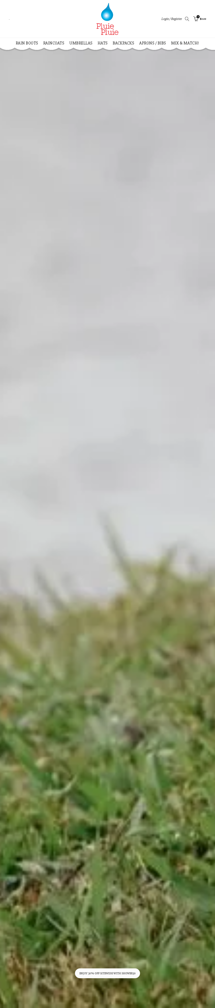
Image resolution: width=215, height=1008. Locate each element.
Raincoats (53, 43)
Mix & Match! (185, 43)
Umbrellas (81, 43)
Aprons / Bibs (152, 43)
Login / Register (171, 19)
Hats (103, 43)
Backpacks (123, 43)
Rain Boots (27, 43)
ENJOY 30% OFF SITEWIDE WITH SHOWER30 (107, 973)
